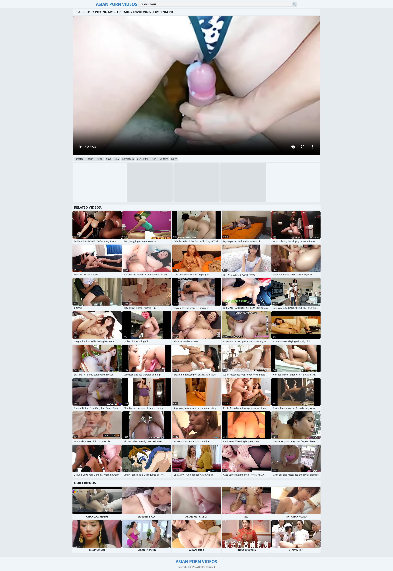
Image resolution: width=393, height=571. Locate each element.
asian (90, 158)
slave (108, 158)
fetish (100, 158)
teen (154, 158)
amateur (80, 158)
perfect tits (142, 158)
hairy (174, 158)
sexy (117, 158)
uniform (164, 158)
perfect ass (128, 158)
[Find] (294, 4)
